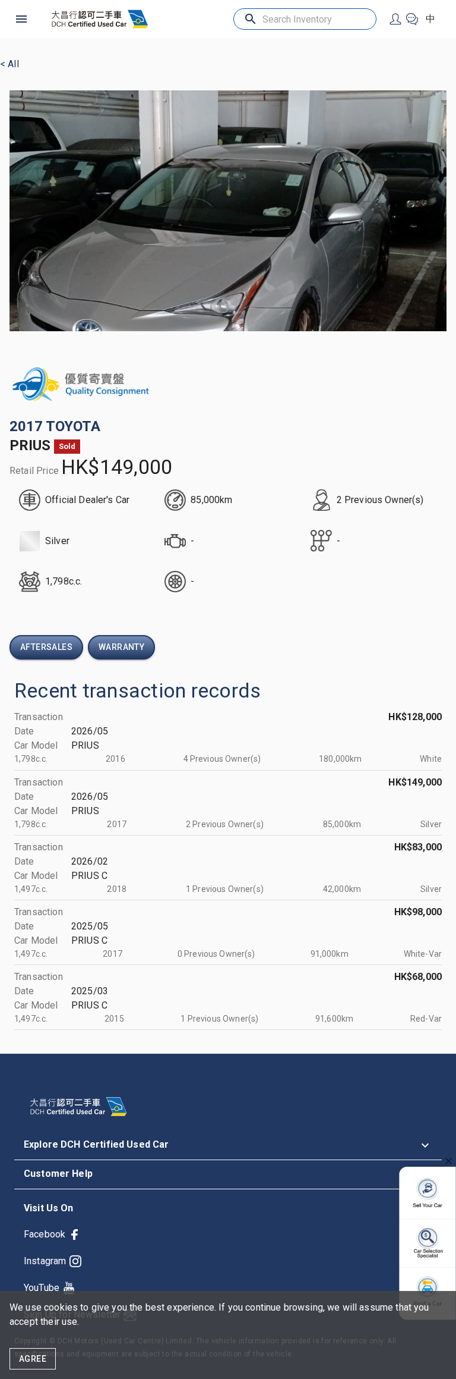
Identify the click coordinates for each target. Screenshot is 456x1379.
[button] (228, 1145)
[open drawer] (21, 19)
